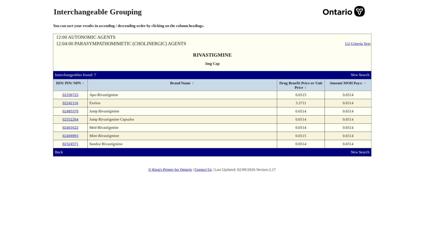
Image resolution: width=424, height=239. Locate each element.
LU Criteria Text (358, 44)
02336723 (70, 95)
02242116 (70, 103)
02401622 (70, 127)
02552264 (70, 119)
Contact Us (203, 170)
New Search (360, 75)
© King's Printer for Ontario (170, 170)
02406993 (70, 136)
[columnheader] (70, 85)
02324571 (70, 144)
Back (59, 152)
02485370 (70, 111)
